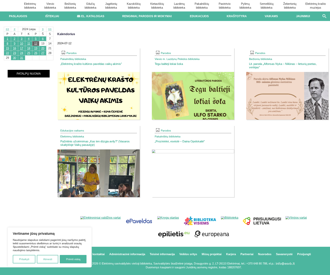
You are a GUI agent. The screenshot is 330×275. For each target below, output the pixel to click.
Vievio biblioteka (50, 5)
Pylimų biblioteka (245, 5)
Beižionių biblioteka (70, 5)
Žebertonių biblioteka (289, 5)
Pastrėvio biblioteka (225, 5)
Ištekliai (52, 16)
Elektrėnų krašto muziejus (315, 5)
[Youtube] (28, 271)
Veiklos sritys (188, 254)
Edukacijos (199, 16)
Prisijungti (304, 254)
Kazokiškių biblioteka (134, 5)
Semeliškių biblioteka (266, 5)
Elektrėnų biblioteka (30, 5)
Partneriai (246, 254)
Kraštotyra (237, 16)
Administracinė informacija (127, 254)
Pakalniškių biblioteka (202, 5)
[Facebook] (16, 271)
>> (50, 29)
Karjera (231, 254)
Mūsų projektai (212, 254)
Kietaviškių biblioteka (157, 5)
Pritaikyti (24, 259)
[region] (50, 247)
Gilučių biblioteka (90, 5)
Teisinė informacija (162, 254)
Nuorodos (264, 254)
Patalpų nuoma (29, 73)
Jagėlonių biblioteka (111, 5)
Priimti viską (73, 259)
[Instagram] (41, 271)
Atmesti (47, 259)
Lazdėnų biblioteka (179, 5)
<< (7, 29)
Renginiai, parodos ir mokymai (147, 16)
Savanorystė (284, 254)
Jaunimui (303, 16)
